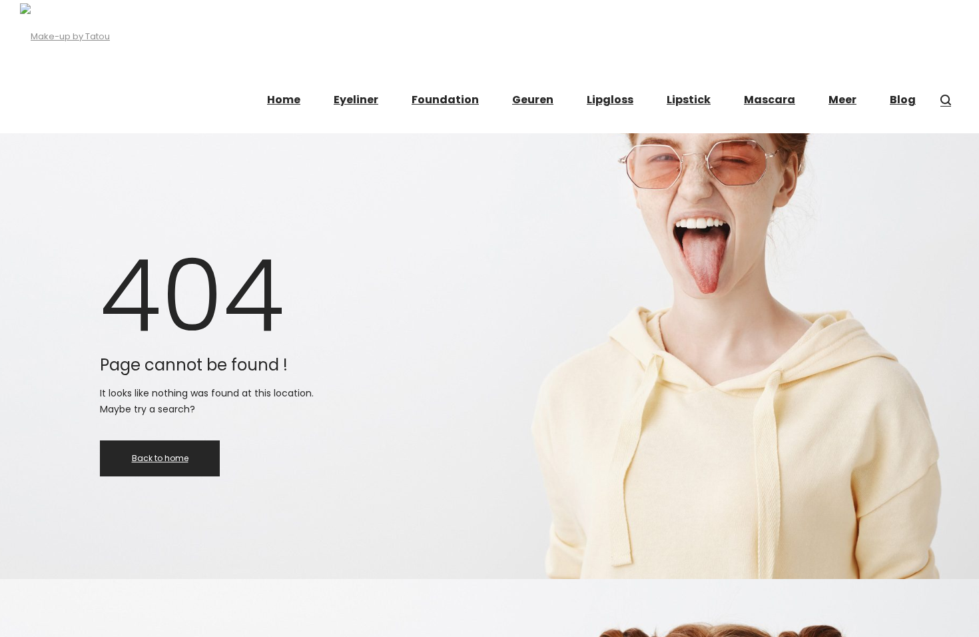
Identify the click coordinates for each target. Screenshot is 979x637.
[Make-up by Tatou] (65, 33)
